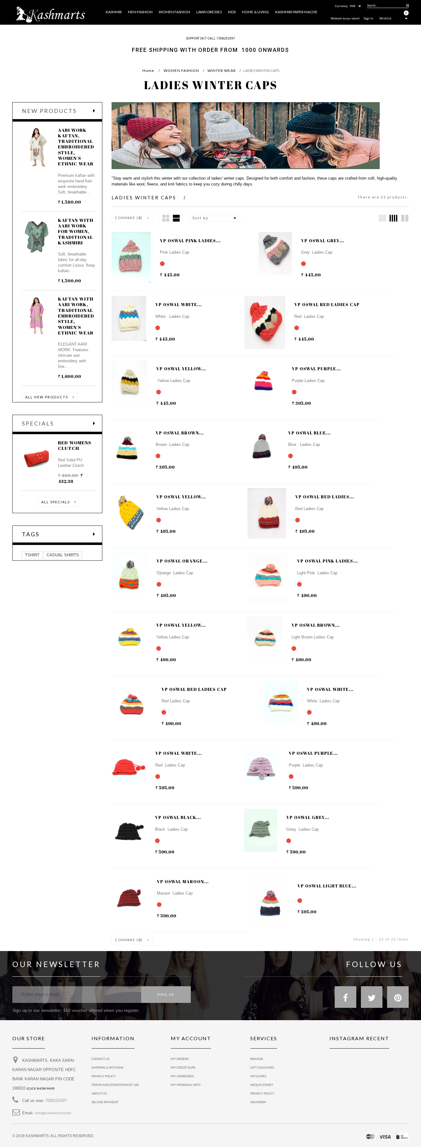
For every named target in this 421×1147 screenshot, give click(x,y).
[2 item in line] (405, 218)
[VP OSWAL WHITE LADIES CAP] (257, 313)
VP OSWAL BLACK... (178, 817)
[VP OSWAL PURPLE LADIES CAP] (124, 441)
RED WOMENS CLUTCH (74, 445)
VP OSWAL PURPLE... (316, 368)
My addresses (182, 1076)
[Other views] (271, 327)
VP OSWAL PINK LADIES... (190, 240)
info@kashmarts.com (53, 1113)
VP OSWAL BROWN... (180, 432)
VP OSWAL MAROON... (183, 881)
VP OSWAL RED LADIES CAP (327, 304)
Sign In (368, 18)
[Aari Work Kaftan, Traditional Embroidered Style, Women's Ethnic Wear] (37, 147)
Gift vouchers (262, 1067)
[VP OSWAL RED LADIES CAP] (124, 377)
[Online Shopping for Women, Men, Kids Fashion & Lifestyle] (51, 14)
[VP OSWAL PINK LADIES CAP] (271, 249)
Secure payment (105, 1102)
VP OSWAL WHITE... (178, 304)
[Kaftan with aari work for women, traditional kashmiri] (37, 237)
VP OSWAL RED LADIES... (324, 496)
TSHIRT (32, 555)
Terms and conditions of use (115, 1085)
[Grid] (165, 218)
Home (148, 70)
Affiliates (258, 1076)
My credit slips (183, 1067)
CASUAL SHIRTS (63, 555)
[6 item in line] (382, 218)
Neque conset (261, 1085)
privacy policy (104, 1076)
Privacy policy (262, 1093)
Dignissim (258, 1102)
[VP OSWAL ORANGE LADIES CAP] (261, 569)
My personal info (185, 1085)
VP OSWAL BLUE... (309, 432)
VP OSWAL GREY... (322, 240)
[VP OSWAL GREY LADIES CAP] (124, 313)
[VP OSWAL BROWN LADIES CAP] (259, 441)
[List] (176, 218)
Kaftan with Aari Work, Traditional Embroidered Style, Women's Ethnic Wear (76, 316)
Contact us (100, 1059)
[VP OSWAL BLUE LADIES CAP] (124, 505)
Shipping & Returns (107, 1067)
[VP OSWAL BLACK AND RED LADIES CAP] (260, 382)
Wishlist (385, 18)
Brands (256, 1059)
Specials (38, 423)
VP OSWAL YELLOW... (181, 368)
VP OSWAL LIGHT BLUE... (326, 885)
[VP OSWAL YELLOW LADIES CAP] (260, 505)
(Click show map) (41, 1088)
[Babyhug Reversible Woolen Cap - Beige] (124, 251)
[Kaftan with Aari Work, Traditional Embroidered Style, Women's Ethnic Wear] (37, 316)
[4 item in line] (393, 218)
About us (99, 1093)
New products (49, 110)
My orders (180, 1059)
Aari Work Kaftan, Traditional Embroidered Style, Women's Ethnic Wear (76, 147)
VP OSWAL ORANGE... (182, 561)
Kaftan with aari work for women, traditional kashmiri (75, 231)
